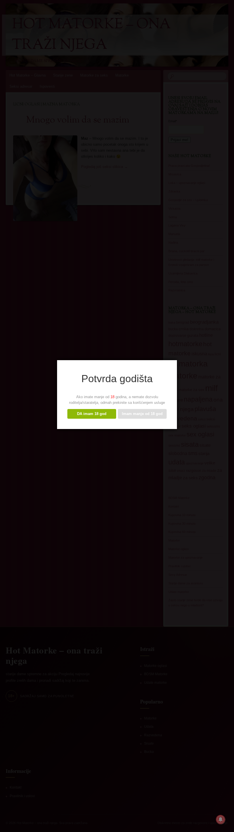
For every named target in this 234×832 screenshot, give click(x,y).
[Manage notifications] (220, 819)
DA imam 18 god (91, 414)
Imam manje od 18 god (142, 414)
